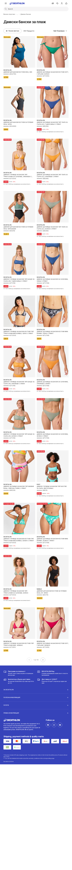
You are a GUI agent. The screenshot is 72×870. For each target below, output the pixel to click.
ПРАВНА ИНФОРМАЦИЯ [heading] (11, 704)
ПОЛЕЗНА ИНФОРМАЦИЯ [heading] (11, 689)
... (17, 14)
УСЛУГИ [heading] (6, 697)
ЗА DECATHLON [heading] (8, 681)
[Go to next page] (43, 660)
